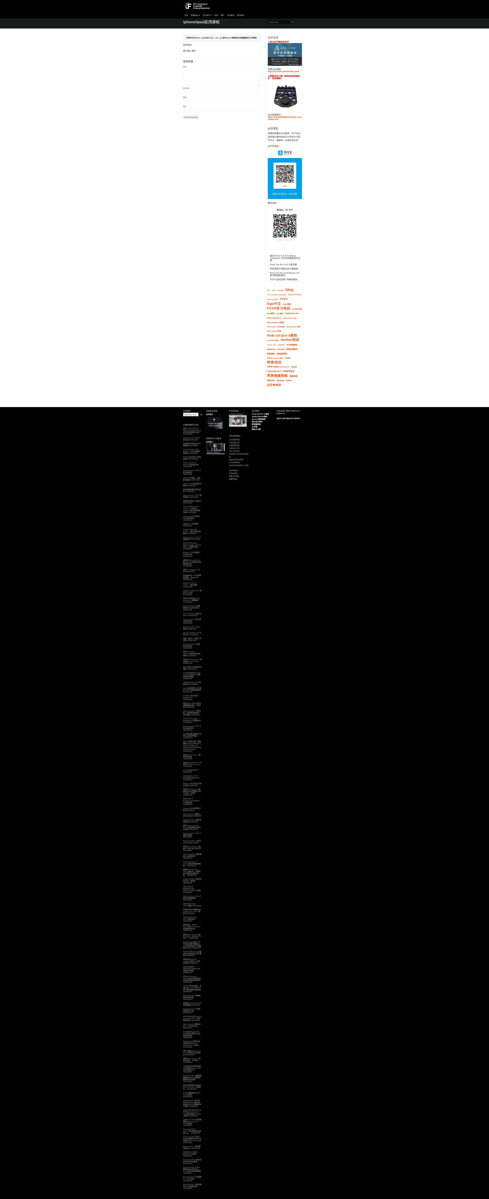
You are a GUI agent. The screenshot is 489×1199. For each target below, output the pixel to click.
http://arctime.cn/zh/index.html (283, 71)
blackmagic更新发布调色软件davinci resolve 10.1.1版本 (191, 1043)
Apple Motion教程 (259, 416)
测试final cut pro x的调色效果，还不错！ (192, 1059)
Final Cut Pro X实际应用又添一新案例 (192, 880)
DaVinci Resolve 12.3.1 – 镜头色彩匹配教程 (192, 531)
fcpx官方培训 (297, 309)
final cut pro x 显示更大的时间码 (192, 620)
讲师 (216, 15)
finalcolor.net (291, 313)
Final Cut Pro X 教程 (260, 414)
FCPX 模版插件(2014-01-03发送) (192, 1094)
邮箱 (185, 97)
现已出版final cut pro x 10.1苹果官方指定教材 (192, 1053)
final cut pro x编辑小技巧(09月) (192, 815)
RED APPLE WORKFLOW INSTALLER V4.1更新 (192, 888)
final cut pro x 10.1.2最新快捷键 (192, 834)
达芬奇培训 (274, 384)
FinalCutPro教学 (273, 340)
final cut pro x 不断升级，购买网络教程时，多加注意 (192, 713)
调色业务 (271, 380)
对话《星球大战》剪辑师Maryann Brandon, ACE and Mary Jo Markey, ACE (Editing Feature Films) (192, 745)
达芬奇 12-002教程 (190, 524)
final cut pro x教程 (282, 335)
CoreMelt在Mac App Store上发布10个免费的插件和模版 (191, 675)
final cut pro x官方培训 (276, 327)
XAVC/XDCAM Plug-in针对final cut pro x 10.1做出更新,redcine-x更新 (192, 1113)
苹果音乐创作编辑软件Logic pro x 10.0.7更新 (192, 911)
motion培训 (290, 339)
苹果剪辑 (287, 358)
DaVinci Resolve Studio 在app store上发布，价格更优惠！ (192, 545)
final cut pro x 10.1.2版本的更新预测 (192, 897)
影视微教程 (256, 424)
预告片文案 (256, 429)
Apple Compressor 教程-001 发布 (192, 592)
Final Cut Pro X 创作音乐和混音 (191, 645)
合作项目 (207, 15)
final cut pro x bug (289, 318)
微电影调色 (282, 353)
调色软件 (289, 380)
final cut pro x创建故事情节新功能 (192, 996)
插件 (222, 15)
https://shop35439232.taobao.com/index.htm (285, 118)
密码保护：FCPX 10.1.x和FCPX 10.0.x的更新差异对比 (191, 927)
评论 (185, 67)
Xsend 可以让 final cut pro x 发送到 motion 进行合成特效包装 (191, 509)
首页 (186, 15)
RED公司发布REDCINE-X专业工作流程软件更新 (191, 969)
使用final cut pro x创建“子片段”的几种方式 (192, 847)
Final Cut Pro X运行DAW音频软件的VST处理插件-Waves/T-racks (192, 1139)
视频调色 (294, 376)
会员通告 (231, 15)
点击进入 (209, 414)
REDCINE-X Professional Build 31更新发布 (191, 801)
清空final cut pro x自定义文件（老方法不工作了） (192, 936)
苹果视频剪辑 (277, 375)
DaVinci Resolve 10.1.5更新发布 (190, 918)
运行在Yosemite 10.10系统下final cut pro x (192, 763)
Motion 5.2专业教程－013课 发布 (192, 553)
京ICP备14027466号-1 (291, 418)
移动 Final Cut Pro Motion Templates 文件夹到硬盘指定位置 (285, 258)
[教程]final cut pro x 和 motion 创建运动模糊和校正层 (192, 562)
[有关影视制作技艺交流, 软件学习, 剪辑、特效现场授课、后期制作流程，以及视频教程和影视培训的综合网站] (197, 8)
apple (273, 290)
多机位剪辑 (280, 349)
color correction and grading (276, 294)
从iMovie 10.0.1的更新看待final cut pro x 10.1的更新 (192, 1121)
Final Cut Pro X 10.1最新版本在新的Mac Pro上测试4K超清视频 (192, 1169)
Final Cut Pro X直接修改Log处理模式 (192, 855)
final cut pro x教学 (274, 331)
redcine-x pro (271, 345)
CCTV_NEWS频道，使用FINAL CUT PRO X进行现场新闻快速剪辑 (192, 988)
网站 (184, 106)
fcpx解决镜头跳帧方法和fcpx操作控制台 (192, 735)
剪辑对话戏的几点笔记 (192, 501)
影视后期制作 (292, 349)
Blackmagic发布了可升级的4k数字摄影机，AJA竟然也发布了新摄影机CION (192, 945)
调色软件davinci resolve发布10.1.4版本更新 (191, 961)
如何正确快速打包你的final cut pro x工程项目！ (192, 1087)
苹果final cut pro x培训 (275, 358)
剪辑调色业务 (271, 349)
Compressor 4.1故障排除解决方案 (191, 1010)
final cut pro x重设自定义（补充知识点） (192, 1025)
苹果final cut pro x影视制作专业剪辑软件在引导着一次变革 (192, 791)
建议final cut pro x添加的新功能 (192, 756)
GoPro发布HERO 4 (191, 770)
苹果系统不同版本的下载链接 (284, 269)
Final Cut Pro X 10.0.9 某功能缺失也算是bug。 (192, 1131)
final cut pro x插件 (294, 327)
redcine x (281, 345)
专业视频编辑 (292, 345)
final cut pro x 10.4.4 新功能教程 (192, 471)
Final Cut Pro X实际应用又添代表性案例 (192, 1161)
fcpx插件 (271, 313)
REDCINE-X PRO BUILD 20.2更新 (190, 1153)
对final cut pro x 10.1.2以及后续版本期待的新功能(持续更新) (192, 978)
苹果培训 (274, 362)
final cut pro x (274, 318)
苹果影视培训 (288, 371)
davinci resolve (294, 295)
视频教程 (195, 15)
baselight (280, 290)
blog (289, 289)
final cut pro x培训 (275, 322)
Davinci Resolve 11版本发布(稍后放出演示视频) (192, 953)
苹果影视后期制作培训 (274, 371)
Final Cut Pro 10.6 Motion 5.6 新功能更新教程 (284, 274)
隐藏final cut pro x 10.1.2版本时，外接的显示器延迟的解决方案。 (192, 872)
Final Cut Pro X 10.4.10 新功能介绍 (191, 464)
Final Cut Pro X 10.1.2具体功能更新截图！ (192, 864)
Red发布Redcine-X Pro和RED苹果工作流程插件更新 (191, 1034)
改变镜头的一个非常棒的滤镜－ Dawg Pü (192, 576)
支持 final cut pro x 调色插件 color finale (192, 660)
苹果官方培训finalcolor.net (278, 367)
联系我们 (241, 15)
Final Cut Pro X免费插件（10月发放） (192, 1178)
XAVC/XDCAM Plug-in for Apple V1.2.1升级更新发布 (192, 1018)
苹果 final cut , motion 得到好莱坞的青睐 (191, 654)
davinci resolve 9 (272, 299)
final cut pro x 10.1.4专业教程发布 (192, 727)
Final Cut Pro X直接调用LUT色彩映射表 (192, 1185)
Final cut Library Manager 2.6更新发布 (192, 720)
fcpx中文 (274, 303)
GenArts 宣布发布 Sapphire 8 (190, 697)
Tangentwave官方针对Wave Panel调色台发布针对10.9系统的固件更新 (192, 1103)
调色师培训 (280, 381)
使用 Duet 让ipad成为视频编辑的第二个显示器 (192, 705)
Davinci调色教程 (259, 419)
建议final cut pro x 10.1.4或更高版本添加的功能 (192, 827)
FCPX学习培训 (278, 308)
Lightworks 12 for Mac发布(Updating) (191, 777)
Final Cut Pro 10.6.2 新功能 (283, 264)
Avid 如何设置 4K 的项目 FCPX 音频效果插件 (192, 689)
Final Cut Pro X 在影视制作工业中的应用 (191, 607)
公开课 (254, 427)
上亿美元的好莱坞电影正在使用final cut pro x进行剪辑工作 (192, 1068)
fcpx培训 (287, 304)
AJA (268, 290)
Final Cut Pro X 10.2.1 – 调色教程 (190, 584)
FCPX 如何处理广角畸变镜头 (284, 279)
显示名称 (186, 88)
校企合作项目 (257, 422)
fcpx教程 (280, 313)
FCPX (284, 299)
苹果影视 (294, 367)
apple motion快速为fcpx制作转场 (191, 517)
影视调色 (271, 354)
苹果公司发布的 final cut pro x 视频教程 (191, 599)
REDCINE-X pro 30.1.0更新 (189, 905)
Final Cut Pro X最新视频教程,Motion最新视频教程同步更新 (192, 1077)
